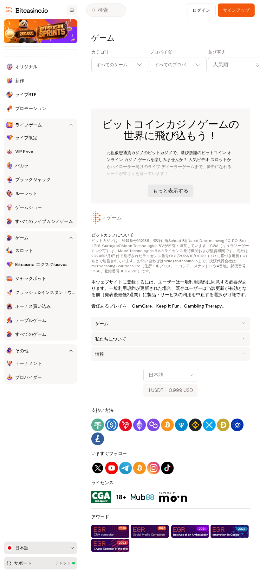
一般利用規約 (193, 282)
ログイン (201, 10)
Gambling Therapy (203, 306)
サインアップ (236, 10)
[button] (229, 64)
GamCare (142, 306)
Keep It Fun (167, 306)
